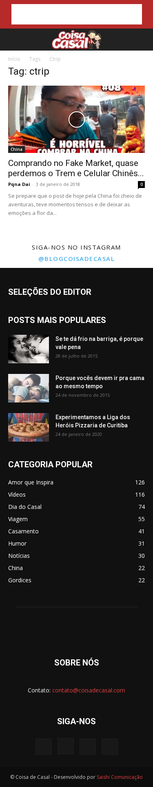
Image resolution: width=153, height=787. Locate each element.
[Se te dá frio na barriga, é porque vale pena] (28, 349)
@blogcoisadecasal (76, 258)
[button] (13, 40)
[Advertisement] (76, 14)
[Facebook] (43, 746)
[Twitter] (88, 746)
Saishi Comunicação (120, 777)
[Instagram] (66, 746)
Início (14, 58)
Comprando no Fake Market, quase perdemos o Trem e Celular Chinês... (76, 168)
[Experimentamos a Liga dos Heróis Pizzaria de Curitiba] (28, 427)
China (16, 149)
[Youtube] (110, 746)
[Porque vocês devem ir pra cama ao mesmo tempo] (28, 388)
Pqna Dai (19, 184)
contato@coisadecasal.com (88, 690)
